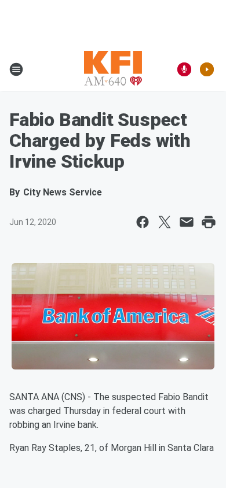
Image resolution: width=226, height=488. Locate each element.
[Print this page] (209, 222)
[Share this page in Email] (186, 222)
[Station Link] (113, 69)
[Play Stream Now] (207, 69)
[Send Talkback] (184, 69)
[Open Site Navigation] (16, 69)
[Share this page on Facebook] (142, 222)
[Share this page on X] (164, 222)
